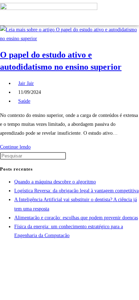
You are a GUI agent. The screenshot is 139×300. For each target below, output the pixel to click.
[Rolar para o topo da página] (2, 249)
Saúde (24, 101)
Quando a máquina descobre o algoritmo (55, 181)
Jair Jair (26, 83)
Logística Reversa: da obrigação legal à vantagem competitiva (76, 190)
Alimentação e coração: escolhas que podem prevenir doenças (76, 217)
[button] (112, 12)
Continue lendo (17, 147)
